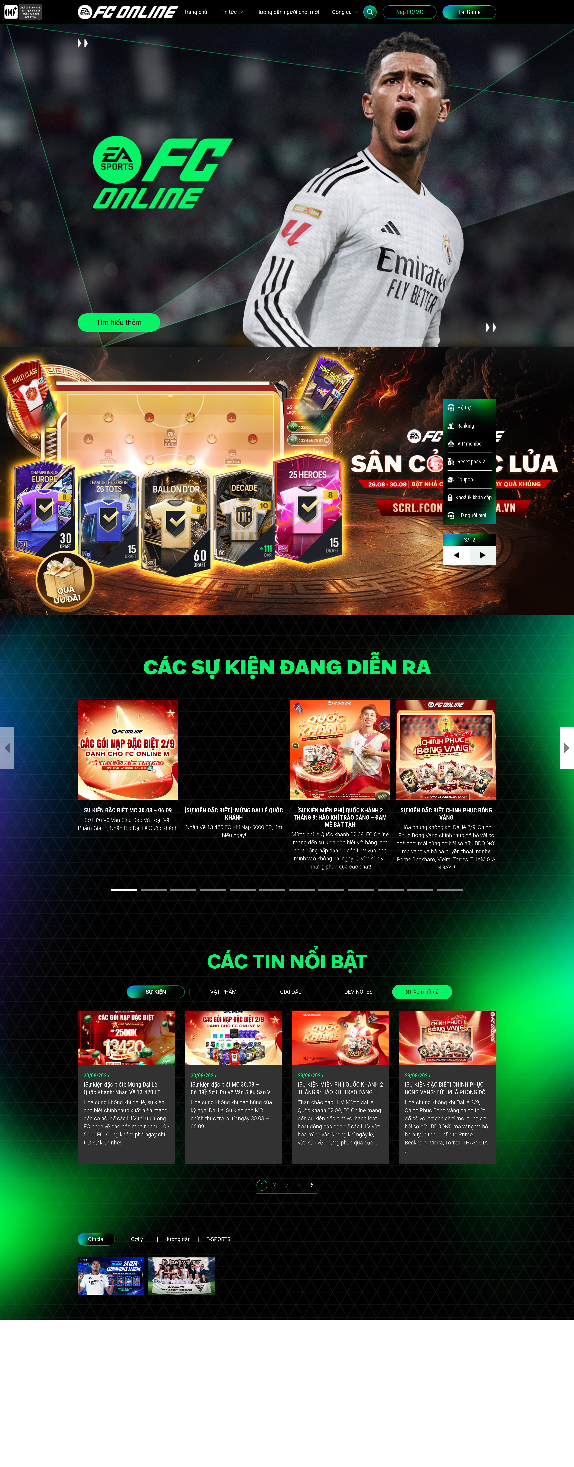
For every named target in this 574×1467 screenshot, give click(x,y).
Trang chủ (195, 12)
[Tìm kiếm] (370, 12)
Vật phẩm (223, 992)
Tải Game (469, 12)
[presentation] (7, 748)
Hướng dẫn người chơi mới (287, 12)
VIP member (470, 444)
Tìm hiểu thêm (119, 322)
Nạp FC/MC (409, 12)
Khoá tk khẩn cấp (473, 497)
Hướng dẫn (177, 1239)
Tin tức (228, 12)
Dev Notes (358, 992)
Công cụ (342, 12)
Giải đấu (291, 992)
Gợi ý (137, 1239)
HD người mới (471, 515)
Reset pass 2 (471, 462)
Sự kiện (156, 992)
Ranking (465, 426)
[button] (124, 890)
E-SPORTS (218, 1239)
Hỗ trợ (464, 408)
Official (96, 1239)
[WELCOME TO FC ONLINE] (128, 12)
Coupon (465, 479)
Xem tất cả (426, 991)
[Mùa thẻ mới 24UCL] (111, 1276)
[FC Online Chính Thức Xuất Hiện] (181, 1276)
